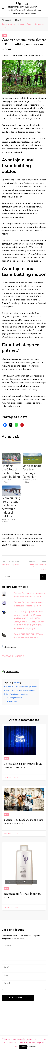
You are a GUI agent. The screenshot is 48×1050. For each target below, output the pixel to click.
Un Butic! (24, 3)
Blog (4, 35)
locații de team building (18, 386)
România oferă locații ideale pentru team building (11, 471)
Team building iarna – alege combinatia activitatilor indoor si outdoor (11, 507)
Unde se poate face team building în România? (32, 471)
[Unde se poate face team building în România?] (32, 458)
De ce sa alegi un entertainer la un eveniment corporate (23, 765)
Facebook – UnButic (13, 656)
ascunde (16, 682)
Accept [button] (23, 1047)
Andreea (7, 56)
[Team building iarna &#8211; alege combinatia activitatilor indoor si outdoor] (11, 491)
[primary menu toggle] (3, 8)
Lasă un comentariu (36, 56)
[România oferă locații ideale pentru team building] (11, 458)
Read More (31, 1046)
